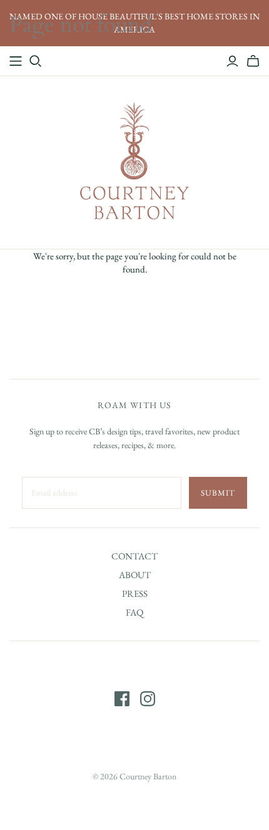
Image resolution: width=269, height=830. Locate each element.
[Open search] (35, 61)
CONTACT (134, 556)
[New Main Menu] (15, 61)
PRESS (135, 593)
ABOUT (135, 575)
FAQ (134, 612)
